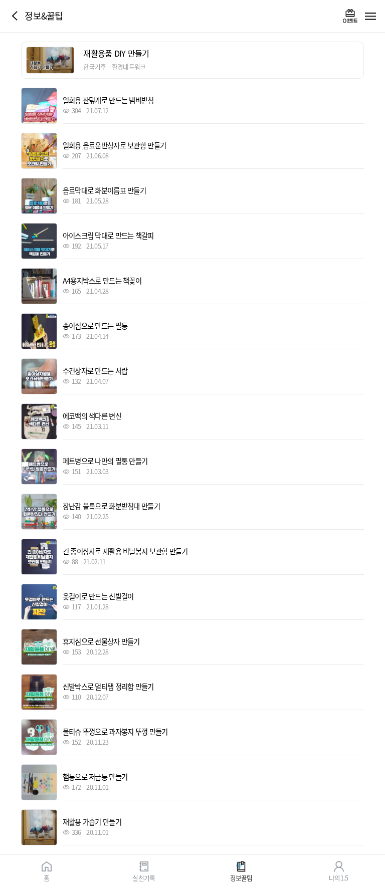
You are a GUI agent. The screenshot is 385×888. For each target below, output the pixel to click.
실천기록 (143, 877)
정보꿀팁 (241, 877)
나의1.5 (338, 877)
